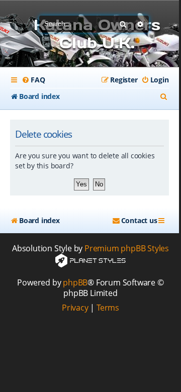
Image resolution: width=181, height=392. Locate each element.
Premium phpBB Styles (126, 248)
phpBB (75, 282)
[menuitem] (33, 80)
